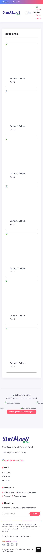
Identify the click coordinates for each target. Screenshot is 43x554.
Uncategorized (20, 496)
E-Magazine (9, 492)
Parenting (33, 492)
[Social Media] (3, 544)
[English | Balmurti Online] (11, 13)
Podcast (7, 496)
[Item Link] (21, 65)
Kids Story (21, 492)
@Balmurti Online (21, 395)
